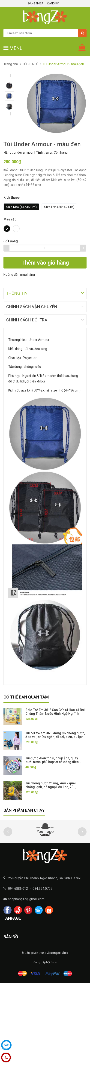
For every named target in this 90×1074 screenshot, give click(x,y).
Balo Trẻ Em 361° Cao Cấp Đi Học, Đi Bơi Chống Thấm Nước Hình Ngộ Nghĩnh (55, 711)
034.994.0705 (42, 888)
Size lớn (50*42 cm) (59, 207)
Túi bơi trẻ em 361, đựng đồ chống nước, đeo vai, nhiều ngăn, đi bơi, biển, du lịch (55, 735)
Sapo (54, 962)
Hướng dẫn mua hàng (19, 274)
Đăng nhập (35, 3)
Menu (15, 48)
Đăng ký (53, 3)
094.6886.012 (18, 888)
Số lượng (10, 241)
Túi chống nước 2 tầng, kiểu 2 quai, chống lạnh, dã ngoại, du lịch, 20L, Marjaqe (50, 787)
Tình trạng (44, 152)
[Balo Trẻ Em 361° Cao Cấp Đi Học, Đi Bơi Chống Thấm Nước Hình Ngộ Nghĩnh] (12, 716)
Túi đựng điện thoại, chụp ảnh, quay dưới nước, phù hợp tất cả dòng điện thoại (52, 761)
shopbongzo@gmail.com (26, 899)
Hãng (7, 152)
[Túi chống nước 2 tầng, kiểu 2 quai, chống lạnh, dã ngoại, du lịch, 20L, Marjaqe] (12, 790)
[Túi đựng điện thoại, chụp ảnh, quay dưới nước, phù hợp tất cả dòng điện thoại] (12, 765)
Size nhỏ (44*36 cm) (21, 207)
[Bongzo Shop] (45, 856)
